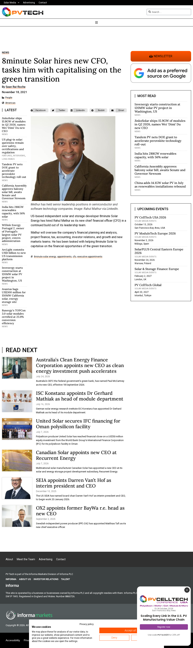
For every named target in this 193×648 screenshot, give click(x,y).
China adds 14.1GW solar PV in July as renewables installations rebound (160, 184)
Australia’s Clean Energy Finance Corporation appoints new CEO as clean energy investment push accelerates (80, 365)
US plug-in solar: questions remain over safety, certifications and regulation (13, 146)
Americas (10, 103)
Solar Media (10, 2)
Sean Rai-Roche (15, 87)
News (5, 52)
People (8, 97)
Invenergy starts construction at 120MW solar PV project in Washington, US (12, 274)
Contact (43, 2)
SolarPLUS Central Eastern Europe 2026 (159, 251)
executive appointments (89, 256)
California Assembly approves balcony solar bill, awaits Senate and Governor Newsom (14, 192)
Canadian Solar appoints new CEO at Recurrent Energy (76, 455)
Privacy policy (87, 624)
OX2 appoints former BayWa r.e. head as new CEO (80, 511)
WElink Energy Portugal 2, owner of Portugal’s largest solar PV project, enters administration (13, 233)
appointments (64, 256)
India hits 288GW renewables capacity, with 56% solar (13, 211)
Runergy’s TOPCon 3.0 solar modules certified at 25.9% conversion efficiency (14, 317)
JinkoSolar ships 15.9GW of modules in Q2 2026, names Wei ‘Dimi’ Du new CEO (14, 124)
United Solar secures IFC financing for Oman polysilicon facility (78, 424)
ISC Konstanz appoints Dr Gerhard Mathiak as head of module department (79, 396)
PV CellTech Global (148, 285)
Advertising (29, 2)
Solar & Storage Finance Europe (157, 269)
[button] (39, 110)
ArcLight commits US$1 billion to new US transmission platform (14, 254)
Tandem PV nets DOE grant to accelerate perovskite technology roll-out (14, 171)
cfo (74, 256)
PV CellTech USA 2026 (150, 217)
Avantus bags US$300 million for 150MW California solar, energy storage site (14, 295)
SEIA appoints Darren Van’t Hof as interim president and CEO (73, 483)
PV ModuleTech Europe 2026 (155, 233)
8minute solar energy (45, 256)
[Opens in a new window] (12, 585)
